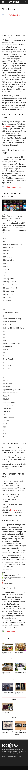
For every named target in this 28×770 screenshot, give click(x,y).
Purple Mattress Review (20, 672)
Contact (8, 756)
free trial (14, 510)
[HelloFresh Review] (21, 647)
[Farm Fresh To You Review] (7, 647)
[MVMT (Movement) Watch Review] (21, 687)
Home (3, 5)
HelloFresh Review (19, 652)
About (3, 756)
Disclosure (13, 756)
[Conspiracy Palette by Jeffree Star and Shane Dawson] (21, 725)
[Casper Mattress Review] (7, 667)
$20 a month (6, 126)
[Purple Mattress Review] (21, 667)
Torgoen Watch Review (7, 692)
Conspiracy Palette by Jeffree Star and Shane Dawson (20, 732)
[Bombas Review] (7, 707)
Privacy (19, 756)
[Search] (26, 2)
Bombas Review (5, 712)
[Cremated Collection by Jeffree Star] (7, 725)
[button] (2, 2)
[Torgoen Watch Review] (7, 687)
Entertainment (9, 5)
